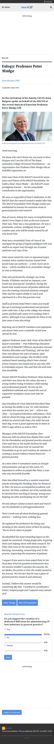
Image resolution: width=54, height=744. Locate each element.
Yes (8, 629)
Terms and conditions (10, 731)
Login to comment (12, 712)
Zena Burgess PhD (11, 80)
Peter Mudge (9, 602)
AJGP (50, 731)
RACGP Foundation (27, 602)
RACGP (36, 731)
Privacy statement (25, 731)
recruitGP (43, 731)
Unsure (10, 645)
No (8, 637)
